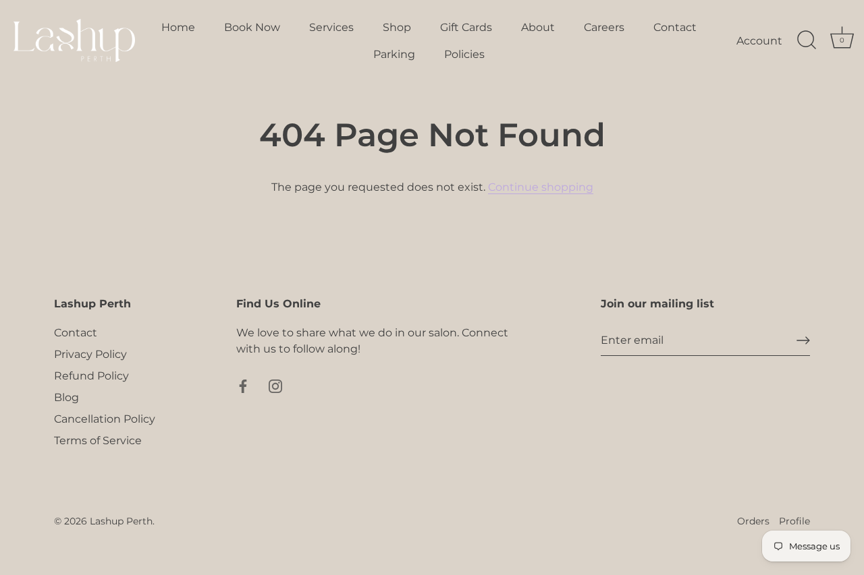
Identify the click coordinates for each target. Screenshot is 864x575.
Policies (464, 54)
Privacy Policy (90, 354)
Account (759, 40)
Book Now (252, 27)
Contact (675, 27)
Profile (794, 521)
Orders (753, 521)
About (538, 27)
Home (178, 27)
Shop (397, 27)
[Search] (806, 40)
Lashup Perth (121, 521)
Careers (604, 27)
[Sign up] (803, 340)
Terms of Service (98, 440)
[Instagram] (275, 385)
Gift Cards (466, 27)
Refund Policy (91, 375)
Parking (394, 54)
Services (331, 27)
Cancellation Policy (104, 419)
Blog (66, 397)
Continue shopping (540, 187)
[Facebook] (243, 385)
